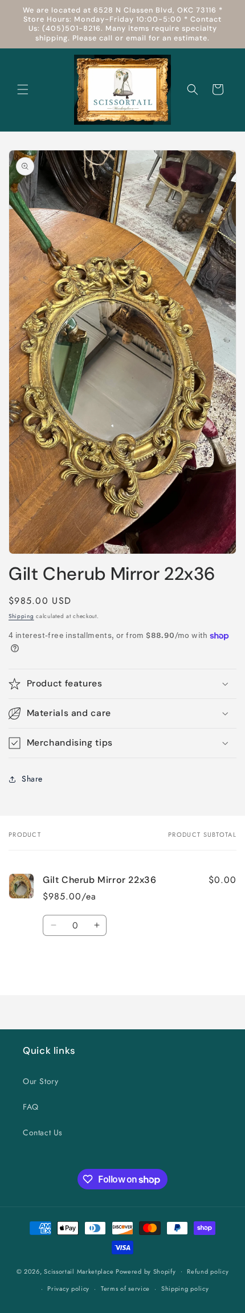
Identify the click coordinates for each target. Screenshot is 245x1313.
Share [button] (32, 778)
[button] (22, 89)
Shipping (21, 616)
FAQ (31, 1106)
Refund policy (207, 1271)
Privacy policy (68, 1288)
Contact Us (43, 1132)
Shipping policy (185, 1288)
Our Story (40, 1081)
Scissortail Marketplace (80, 1270)
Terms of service (125, 1288)
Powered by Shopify (146, 1270)
